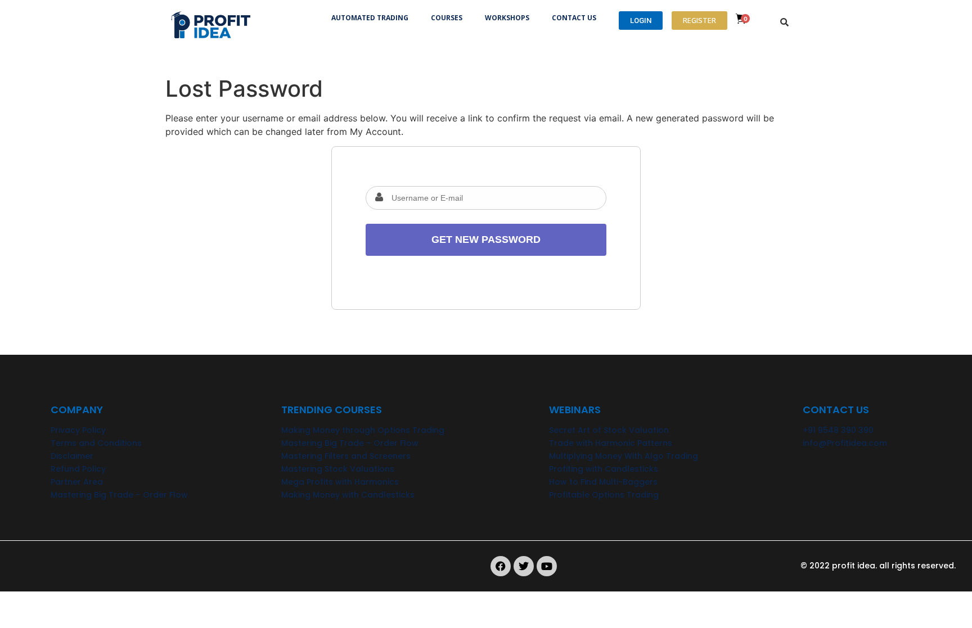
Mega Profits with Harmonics (340, 481)
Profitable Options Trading (604, 494)
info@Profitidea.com (845, 443)
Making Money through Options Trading (362, 430)
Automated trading (369, 17)
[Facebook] (500, 566)
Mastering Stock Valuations (337, 469)
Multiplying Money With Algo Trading (623, 456)
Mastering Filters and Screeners (346, 456)
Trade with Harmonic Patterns (610, 443)
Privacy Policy (78, 430)
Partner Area (77, 481)
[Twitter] (524, 566)
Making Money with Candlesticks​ (348, 494)
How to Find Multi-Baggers (603, 481)
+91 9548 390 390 (838, 430)
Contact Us (574, 17)
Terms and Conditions (96, 443)
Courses (446, 17)
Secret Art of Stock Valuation (609, 430)
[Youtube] (547, 566)
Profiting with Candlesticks (603, 469)
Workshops (507, 17)
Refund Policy (78, 469)
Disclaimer (72, 456)
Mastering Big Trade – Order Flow (119, 494)
